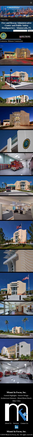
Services (16, 423)
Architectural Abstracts (8, 398)
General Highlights (10, 395)
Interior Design (23, 395)
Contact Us (24, 423)
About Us (8, 423)
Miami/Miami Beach (24, 398)
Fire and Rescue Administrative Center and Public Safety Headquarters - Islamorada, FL (16, 25)
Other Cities (16, 401)
